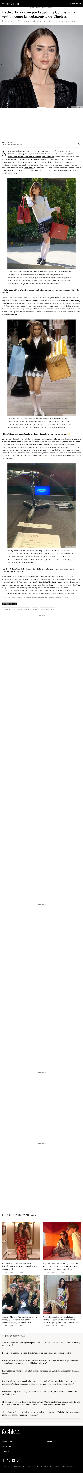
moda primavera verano (16, 609)
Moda (50, 7)
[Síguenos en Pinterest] (18, 1460)
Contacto (6, 1451)
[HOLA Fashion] (13, 3)
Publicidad (6, 1446)
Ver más (35, 1215)
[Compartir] (79, 144)
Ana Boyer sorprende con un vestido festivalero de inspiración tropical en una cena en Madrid (19, 1266)
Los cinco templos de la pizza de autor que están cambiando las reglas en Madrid (36, 1353)
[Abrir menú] (3, 3)
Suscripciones (8, 1441)
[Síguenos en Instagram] (13, 1460)
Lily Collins (29, 168)
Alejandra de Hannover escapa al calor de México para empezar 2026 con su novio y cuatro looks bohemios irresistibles (61, 1266)
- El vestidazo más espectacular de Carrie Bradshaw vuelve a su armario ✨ (36, 434)
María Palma (7, 142)
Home (32, 7)
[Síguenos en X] (8, 1460)
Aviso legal (7, 1467)
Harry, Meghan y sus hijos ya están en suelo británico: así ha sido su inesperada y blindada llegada (40, 1372)
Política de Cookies (22, 1467)
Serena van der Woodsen (29, 157)
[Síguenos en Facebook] (3, 1460)
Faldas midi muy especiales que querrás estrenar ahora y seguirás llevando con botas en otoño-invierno (39, 1392)
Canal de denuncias (65, 1467)
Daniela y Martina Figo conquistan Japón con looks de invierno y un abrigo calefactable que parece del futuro (19, 1320)
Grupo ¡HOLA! (47, 1441)
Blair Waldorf (48, 157)
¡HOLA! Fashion (41, 7)
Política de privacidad (44, 1467)
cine (35, 609)
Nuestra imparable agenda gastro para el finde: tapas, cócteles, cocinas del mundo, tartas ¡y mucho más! (41, 1344)
